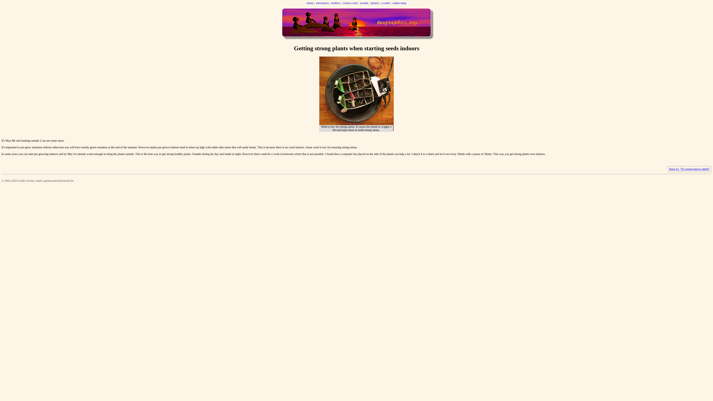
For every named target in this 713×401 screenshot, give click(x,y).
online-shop (399, 3)
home (310, 3)
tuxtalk (364, 3)
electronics (322, 3)
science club (350, 3)
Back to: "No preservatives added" (689, 169)
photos (375, 3)
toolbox (335, 3)
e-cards (385, 3)
